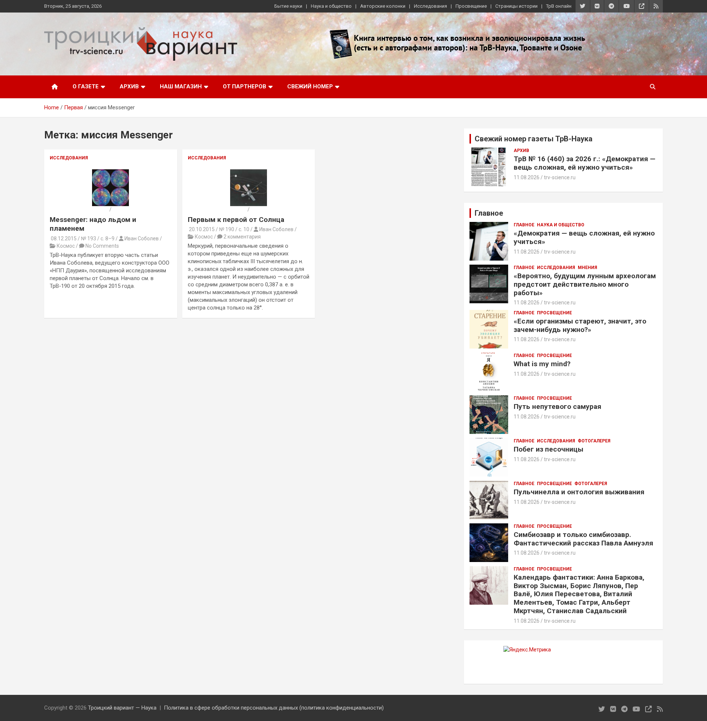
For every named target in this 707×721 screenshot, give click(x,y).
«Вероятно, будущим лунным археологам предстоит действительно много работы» (585, 284)
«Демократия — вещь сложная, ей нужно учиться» (584, 237)
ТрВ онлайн (558, 6)
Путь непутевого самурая (557, 406)
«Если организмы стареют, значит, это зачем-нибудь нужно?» (580, 325)
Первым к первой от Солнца (236, 219)
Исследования (430, 6)
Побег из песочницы (548, 449)
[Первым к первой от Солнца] (248, 173)
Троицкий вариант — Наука (122, 707)
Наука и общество (331, 6)
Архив (129, 86)
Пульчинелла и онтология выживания (579, 492)
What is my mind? (542, 364)
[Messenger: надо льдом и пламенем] (110, 173)
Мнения (587, 267)
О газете (86, 86)
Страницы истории (516, 6)
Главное (524, 224)
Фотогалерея (594, 440)
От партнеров (244, 86)
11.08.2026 (526, 177)
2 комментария (242, 237)
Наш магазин (181, 86)
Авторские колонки (382, 6)
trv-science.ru (560, 177)
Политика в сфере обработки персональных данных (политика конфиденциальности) (274, 707)
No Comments (102, 246)
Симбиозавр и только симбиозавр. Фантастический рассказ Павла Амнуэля (583, 538)
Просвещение (471, 6)
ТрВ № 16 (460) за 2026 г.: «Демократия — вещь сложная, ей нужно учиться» (584, 163)
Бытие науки (288, 6)
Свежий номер (310, 86)
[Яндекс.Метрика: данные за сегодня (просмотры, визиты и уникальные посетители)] (527, 650)
